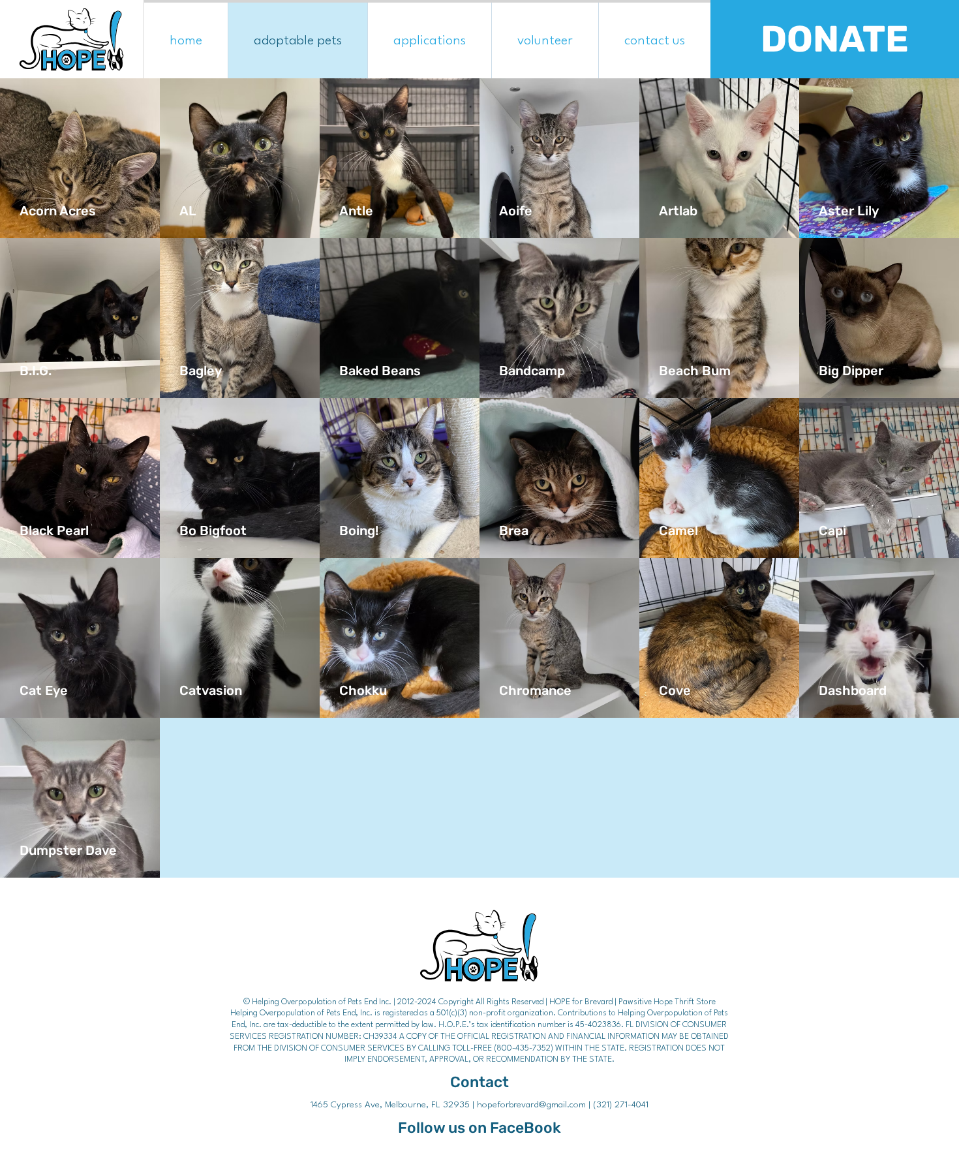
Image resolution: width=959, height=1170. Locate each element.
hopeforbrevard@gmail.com (531, 1104)
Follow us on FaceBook (479, 1128)
